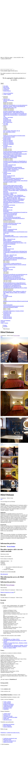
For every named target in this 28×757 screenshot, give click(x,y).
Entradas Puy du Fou (7, 105)
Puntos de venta (6, 714)
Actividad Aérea (6, 248)
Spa (4, 233)
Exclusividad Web (7, 119)
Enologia (9, 217)
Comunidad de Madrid (13, 307)
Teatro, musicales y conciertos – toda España (13, 196)
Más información (4, 574)
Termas (12, 236)
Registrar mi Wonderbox (8, 704)
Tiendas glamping (15, 167)
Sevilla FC (13, 188)
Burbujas (9, 167)
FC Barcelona (15, 186)
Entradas (5, 172)
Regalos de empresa (7, 317)
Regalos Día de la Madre (21, 287)
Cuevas (17, 169)
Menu (2, 83)
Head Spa (23, 236)
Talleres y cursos (17, 114)
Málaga (19, 301)
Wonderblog (6, 709)
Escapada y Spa (17, 236)
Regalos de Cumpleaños (8, 142)
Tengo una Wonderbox (8, 93)
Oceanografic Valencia (19, 180)
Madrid (4, 301)
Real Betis (8, 188)
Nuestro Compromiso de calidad (10, 717)
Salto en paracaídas (11, 251)
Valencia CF (18, 188)
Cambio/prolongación (8, 706)
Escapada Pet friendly (12, 157)
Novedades (5, 118)
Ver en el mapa (16, 335)
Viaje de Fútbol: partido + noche (15, 190)
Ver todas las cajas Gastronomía (10, 224)
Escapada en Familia (11, 162)
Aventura (5, 245)
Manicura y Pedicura (11, 241)
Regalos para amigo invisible (19, 279)
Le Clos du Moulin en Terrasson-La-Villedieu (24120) (15, 645)
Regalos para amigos (10, 276)
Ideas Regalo (6, 87)
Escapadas (5, 145)
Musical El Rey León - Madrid (13, 195)
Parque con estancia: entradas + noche (15, 181)
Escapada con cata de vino (11, 153)
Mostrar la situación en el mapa (7, 592)
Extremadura (8, 306)
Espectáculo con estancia (16, 200)
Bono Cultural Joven (7, 122)
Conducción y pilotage (8, 254)
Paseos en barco (16, 106)
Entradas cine (12, 202)
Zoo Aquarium (11, 180)
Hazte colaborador (7, 725)
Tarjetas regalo (6, 88)
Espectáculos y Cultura (8, 192)
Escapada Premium (21, 153)
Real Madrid (9, 186)
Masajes (9, 231)
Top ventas (5, 86)
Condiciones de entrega (8, 705)
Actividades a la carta (7, 716)
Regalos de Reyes (11, 286)
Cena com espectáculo (12, 213)
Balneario (9, 236)
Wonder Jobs (6, 718)
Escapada (5, 326)
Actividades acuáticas (10, 132)
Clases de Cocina (17, 223)
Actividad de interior (12, 264)
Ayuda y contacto (7, 94)
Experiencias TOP (7, 121)
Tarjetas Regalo (6, 314)
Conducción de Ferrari (12, 257)
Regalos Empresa (7, 90)
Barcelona (8, 301)
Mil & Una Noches (19, 113)
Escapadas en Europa (16, 135)
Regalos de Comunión (11, 285)
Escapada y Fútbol (9, 156)
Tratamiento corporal (15, 231)
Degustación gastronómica (12, 218)
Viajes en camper (11, 136)
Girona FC (9, 189)
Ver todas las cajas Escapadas (9, 170)
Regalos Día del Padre (11, 287)
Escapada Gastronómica (17, 151)
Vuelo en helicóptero (19, 251)
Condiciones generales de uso (9, 740)
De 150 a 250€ (19, 292)
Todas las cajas (6, 99)
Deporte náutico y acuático (9, 263)
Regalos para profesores (12, 275)
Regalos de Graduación (16, 282)
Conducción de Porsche (14, 258)
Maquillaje (13, 242)
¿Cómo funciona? (7, 702)
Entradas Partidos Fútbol (8, 185)
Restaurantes (6, 209)
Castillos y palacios (11, 169)
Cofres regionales (10, 114)
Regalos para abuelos (13, 278)
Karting (20, 258)
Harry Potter (13, 179)
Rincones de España (19, 162)
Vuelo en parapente (11, 252)
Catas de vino (14, 217)
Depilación (9, 242)
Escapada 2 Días (13, 155)
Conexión (3, 321)
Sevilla (12, 301)
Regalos (5, 325)
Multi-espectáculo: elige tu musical (13, 201)
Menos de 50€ (20, 291)
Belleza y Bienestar (7, 239)
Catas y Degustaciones (8, 214)
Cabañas (9, 168)
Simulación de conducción (11, 259)
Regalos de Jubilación (8, 140)
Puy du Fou (9, 178)
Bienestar (5, 225)
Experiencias (6, 89)
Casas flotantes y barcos (16, 168)
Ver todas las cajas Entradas (9, 205)
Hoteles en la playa (16, 105)
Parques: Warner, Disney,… (18, 111)
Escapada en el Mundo (17, 161)
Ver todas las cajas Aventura (9, 267)
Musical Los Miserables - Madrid (14, 198)
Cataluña (13, 306)
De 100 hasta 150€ (12, 292)
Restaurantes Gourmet (12, 212)
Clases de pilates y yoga (21, 242)
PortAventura (8, 179)
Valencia (15, 301)
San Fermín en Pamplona (8, 310)
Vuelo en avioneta (19, 252)
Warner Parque (15, 178)
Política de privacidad (8, 742)
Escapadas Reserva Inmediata (11, 152)
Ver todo (12, 100)
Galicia (4, 304)
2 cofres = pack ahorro (8, 117)
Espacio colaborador (7, 726)
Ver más (5, 638)
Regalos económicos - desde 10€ (10, 112)
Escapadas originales (7, 111)
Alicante (26, 301)
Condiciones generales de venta (10, 738)
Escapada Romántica (7, 151)
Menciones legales (7, 739)
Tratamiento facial (23, 231)
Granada (22, 301)
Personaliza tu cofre (7, 707)
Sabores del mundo (21, 212)
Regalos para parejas (10, 113)
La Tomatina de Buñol (19, 310)
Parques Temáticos (7, 175)
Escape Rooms (18, 202)
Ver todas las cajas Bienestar (9, 244)
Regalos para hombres (17, 274)
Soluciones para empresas (8, 724)
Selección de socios (7, 719)
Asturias (17, 306)
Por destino (5, 295)
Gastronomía (6, 206)
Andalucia (8, 304)
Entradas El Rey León (11, 107)
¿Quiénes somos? (7, 713)
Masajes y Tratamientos (8, 229)
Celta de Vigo (15, 189)
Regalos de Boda (7, 138)
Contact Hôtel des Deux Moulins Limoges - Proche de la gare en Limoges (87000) (15, 647)
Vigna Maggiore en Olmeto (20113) (11, 639)
